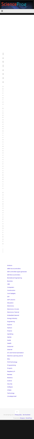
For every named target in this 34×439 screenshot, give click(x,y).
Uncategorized (11, 396)
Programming (11, 365)
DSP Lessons (11, 299)
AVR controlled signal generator (17, 271)
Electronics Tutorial (13, 312)
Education (10, 303)
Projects (9, 368)
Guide (9, 340)
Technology (10, 393)
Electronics (10, 306)
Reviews (9, 374)
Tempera (22, 418)
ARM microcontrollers (14, 268)
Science (9, 381)
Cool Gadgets (11, 293)
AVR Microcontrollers (13, 275)
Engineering (11, 321)
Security (9, 384)
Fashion (9, 328)
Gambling (10, 334)
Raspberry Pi (11, 371)
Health (9, 343)
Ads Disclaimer (26, 415)
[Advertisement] (17, 32)
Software (10, 387)
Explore (9, 324)
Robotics (10, 377)
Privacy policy (18, 415)
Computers (10, 287)
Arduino (9, 265)
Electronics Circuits (13, 309)
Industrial (10, 346)
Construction (11, 290)
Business (10, 281)
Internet (9, 349)
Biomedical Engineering (14, 278)
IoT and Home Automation (15, 353)
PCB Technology (12, 362)
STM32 (9, 390)
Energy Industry (12, 318)
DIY (8, 296)
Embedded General (13, 315)
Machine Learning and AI (15, 356)
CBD (8, 284)
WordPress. (29, 418)
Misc (8, 359)
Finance (9, 331)
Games (9, 337)
